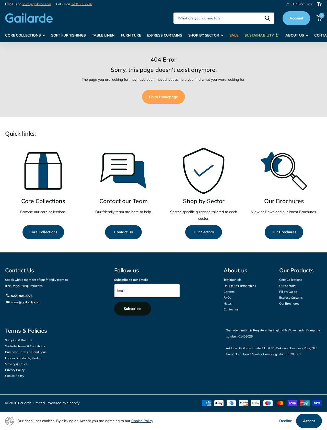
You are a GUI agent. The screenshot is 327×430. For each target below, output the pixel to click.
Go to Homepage (163, 97)
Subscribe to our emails (131, 280)
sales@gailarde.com (36, 4)
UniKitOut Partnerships (240, 286)
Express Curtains (291, 297)
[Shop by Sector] (204, 171)
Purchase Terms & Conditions (25, 352)
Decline (285, 421)
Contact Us (123, 232)
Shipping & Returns (18, 340)
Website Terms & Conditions (25, 346)
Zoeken (267, 18)
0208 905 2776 (81, 4)
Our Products (296, 270)
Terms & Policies (26, 330)
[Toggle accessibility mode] (319, 4)
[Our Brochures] (284, 171)
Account (296, 18)
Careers (229, 292)
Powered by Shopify (62, 403)
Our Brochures (284, 232)
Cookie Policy (14, 376)
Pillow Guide (288, 292)
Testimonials (232, 280)
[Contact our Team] (123, 171)
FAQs (227, 297)
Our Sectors (204, 232)
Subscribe (133, 308)
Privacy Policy (15, 370)
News (228, 303)
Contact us (231, 309)
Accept (309, 421)
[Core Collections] (43, 171)
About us (235, 270)
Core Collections (43, 232)
